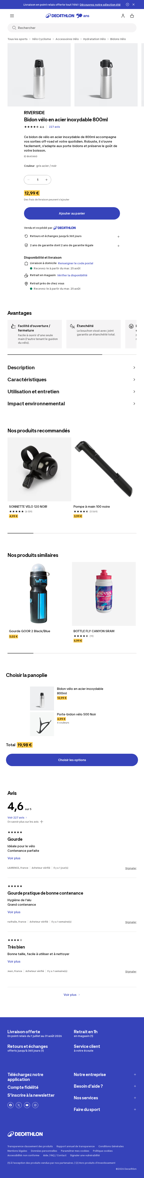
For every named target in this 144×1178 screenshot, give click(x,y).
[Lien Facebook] (11, 1105)
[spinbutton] (37, 179)
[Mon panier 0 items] (132, 15)
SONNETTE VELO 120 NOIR (28, 506)
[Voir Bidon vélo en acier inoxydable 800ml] (42, 698)
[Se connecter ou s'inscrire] (123, 15)
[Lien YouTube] (27, 1105)
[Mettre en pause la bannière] (127, 5)
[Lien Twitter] (19, 1105)
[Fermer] (133, 5)
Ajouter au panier (72, 213)
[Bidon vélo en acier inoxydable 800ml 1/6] (39, 74)
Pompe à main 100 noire (92, 506)
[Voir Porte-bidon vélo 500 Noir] (42, 724)
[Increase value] (46, 179)
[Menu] (12, 15)
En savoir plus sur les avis (23, 821)
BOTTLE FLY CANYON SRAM (94, 631)
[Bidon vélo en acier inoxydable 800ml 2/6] (106, 74)
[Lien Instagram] (35, 1105)
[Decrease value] (28, 179)
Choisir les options (72, 760)
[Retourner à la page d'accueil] (67, 16)
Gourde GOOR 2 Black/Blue (29, 631)
